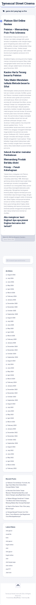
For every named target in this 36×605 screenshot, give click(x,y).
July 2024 (10, 364)
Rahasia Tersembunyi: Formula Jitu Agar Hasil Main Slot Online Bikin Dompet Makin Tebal (18, 485)
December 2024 (12, 346)
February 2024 (12, 382)
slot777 (8, 569)
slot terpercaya (10, 562)
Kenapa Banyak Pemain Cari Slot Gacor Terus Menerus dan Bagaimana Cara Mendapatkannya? (18, 514)
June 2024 (10, 368)
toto (7, 537)
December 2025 (12, 303)
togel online (9, 544)
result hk (8, 534)
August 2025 (11, 318)
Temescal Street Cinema (18, 3)
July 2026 (10, 278)
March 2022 (11, 465)
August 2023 (11, 404)
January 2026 (11, 300)
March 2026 (11, 292)
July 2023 (10, 407)
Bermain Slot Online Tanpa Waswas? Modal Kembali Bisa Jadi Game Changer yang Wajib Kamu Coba (18, 493)
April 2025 (10, 332)
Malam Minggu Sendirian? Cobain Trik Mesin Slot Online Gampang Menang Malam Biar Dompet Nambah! (18, 501)
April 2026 (10, 289)
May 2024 (10, 371)
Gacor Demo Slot (9, 239)
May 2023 (10, 414)
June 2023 (10, 411)
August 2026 (11, 275)
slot (7, 548)
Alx (28, 597)
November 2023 (12, 393)
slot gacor (9, 530)
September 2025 (12, 314)
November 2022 (12, 436)
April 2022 (10, 461)
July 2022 (10, 450)
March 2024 (11, 378)
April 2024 (10, 375)
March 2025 (11, 335)
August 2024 (11, 361)
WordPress (17, 597)
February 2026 (12, 296)
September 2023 (12, 400)
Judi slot (8, 572)
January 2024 (11, 386)
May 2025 (10, 328)
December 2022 (12, 432)
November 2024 (12, 350)
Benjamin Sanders (19, 237)
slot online (9, 565)
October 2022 (11, 439)
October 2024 (11, 353)
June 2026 (10, 282)
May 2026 (10, 285)
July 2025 (10, 321)
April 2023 (10, 418)
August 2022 (11, 447)
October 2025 (11, 310)
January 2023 (11, 429)
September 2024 (12, 357)
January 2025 (11, 343)
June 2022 (10, 454)
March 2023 (11, 421)
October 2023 (11, 396)
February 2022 (12, 468)
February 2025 (12, 339)
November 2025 (12, 307)
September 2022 (12, 443)
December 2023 (12, 389)
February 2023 (12, 425)
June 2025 (10, 325)
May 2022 (10, 457)
